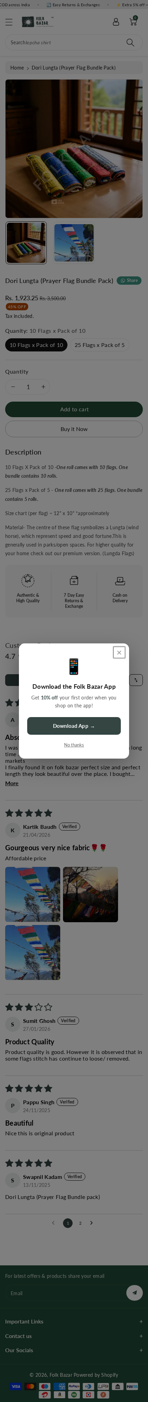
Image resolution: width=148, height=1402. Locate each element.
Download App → (74, 726)
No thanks (74, 745)
